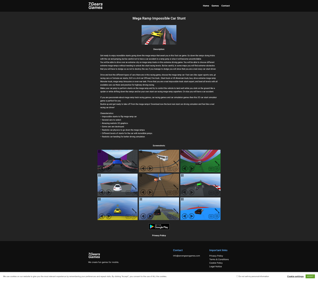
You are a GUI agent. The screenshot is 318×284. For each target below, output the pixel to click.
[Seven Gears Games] (95, 5)
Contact (225, 5)
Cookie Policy (216, 263)
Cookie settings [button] (295, 276)
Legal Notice (215, 266)
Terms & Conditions (219, 259)
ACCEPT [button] (310, 276)
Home (206, 5)
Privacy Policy (159, 235)
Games (215, 5)
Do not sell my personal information (254, 276)
